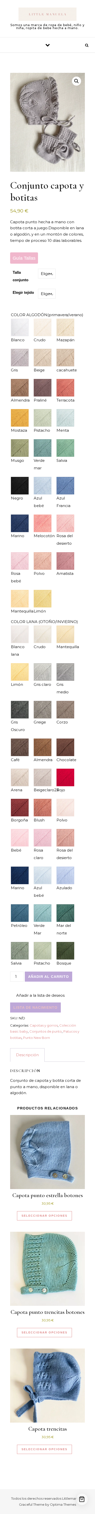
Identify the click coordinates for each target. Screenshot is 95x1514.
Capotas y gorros (44, 1025)
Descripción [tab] (27, 1054)
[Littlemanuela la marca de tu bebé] (47, 15)
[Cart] (82, 1499)
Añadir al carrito (48, 977)
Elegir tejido (23, 292)
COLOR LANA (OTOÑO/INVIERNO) (44, 621)
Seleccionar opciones (44, 1215)
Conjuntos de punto (45, 1031)
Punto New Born (36, 1038)
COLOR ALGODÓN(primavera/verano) (47, 314)
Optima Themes (63, 1504)
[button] (76, 81)
